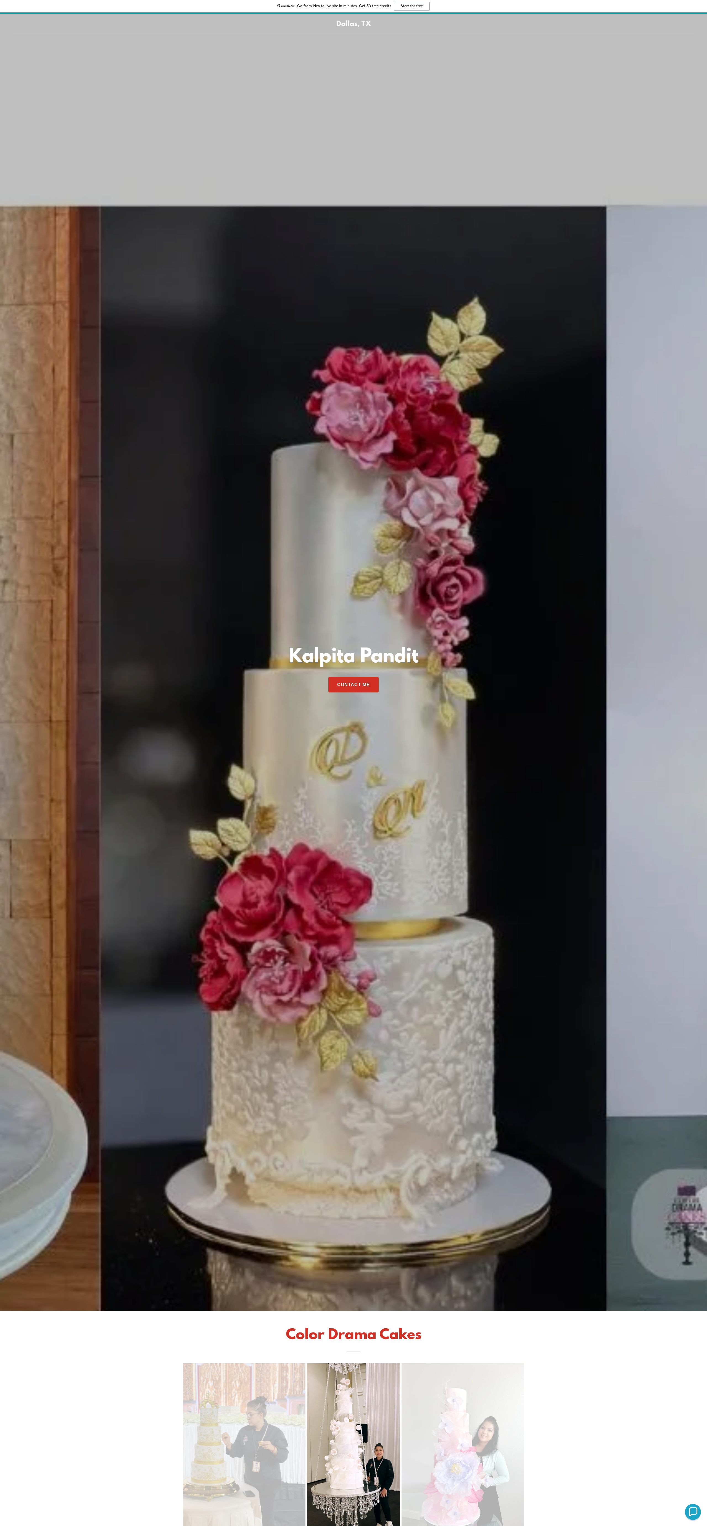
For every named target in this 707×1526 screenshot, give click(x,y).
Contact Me (353, 684)
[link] (353, 24)
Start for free (412, 6)
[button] (693, 1512)
